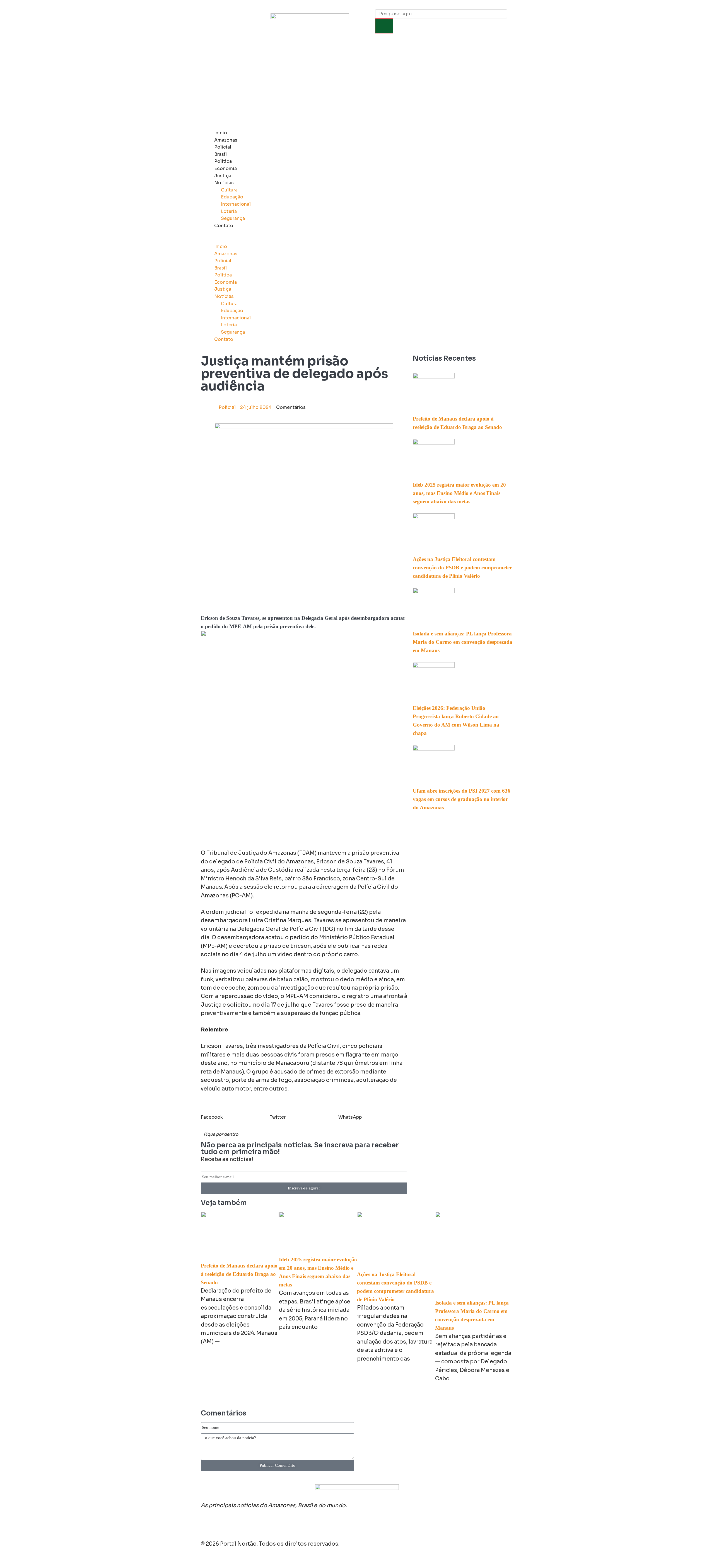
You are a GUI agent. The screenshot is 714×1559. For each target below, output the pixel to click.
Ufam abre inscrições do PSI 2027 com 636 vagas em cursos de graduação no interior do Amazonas (461, 799)
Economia (225, 168)
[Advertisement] (357, 85)
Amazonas (225, 140)
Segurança (233, 218)
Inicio (220, 133)
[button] (342, 239)
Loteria (229, 211)
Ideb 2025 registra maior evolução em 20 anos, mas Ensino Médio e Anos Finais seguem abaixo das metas (459, 493)
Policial (222, 147)
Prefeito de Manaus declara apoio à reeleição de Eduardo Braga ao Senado (239, 1274)
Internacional (236, 204)
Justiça (222, 176)
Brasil (220, 154)
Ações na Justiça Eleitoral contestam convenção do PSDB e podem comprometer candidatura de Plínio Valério (462, 567)
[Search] (384, 25)
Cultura (229, 190)
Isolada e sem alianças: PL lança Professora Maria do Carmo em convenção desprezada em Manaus (462, 642)
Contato (223, 226)
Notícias (224, 183)
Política (223, 161)
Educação (232, 197)
